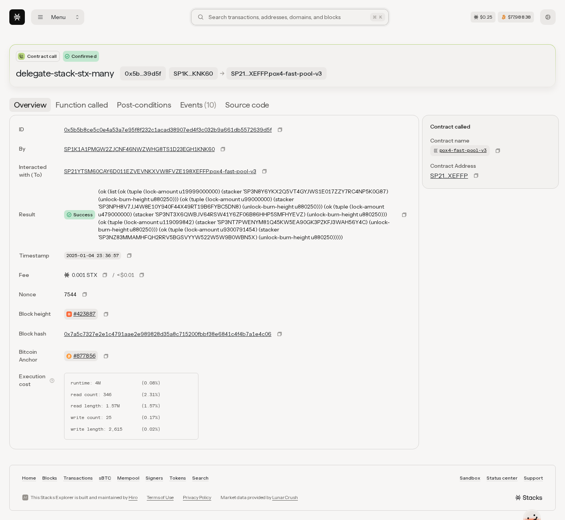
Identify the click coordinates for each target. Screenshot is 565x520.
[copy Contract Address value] (476, 175)
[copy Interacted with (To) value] (264, 171)
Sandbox (470, 478)
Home (29, 478)
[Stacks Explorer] (17, 17)
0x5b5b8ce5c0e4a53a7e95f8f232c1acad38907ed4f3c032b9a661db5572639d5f (168, 129)
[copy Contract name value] (498, 151)
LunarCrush (285, 497)
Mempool (128, 478)
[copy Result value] (404, 215)
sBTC (105, 478)
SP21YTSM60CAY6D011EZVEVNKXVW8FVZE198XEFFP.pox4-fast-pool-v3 (160, 171)
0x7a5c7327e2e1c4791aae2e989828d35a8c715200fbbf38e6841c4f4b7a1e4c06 (167, 333)
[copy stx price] (105, 275)
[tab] (30, 105)
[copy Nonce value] (85, 294)
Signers (154, 478)
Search (200, 478)
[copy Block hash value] (280, 334)
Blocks (49, 478)
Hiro (133, 497)
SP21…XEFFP (449, 175)
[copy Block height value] (106, 314)
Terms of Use (160, 497)
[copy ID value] (280, 130)
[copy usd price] (142, 275)
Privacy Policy (197, 497)
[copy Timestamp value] (129, 255)
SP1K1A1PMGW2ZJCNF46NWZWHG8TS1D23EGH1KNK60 (139, 149)
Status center (502, 478)
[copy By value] (223, 149)
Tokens (177, 478)
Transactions (78, 478)
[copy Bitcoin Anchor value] (106, 356)
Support (533, 478)
